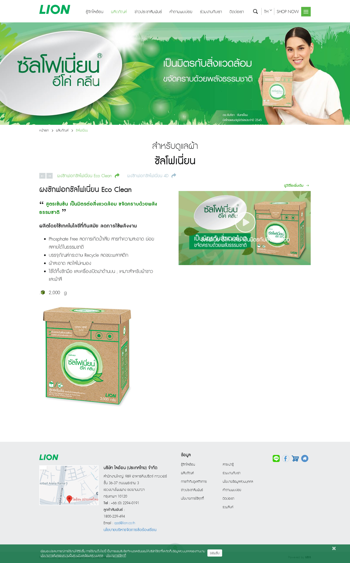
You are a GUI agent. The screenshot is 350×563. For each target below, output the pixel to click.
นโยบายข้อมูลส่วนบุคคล (238, 481)
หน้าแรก (44, 130)
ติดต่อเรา (237, 12)
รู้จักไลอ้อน (94, 12)
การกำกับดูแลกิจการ (194, 481)
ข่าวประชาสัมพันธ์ (148, 12)
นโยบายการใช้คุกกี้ (192, 498)
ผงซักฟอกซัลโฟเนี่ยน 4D (148, 176)
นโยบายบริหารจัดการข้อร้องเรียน (130, 530)
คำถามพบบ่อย (181, 12)
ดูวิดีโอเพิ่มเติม (294, 185)
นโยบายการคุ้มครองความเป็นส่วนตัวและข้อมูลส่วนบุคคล (71, 556)
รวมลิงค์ (228, 507)
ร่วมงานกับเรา (211, 12)
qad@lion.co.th (124, 523)
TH (266, 12)
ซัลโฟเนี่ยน (82, 130)
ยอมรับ (215, 553)
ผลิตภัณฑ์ (119, 12)
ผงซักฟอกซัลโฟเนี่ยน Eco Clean (85, 176)
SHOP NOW (288, 12)
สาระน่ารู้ (228, 464)
